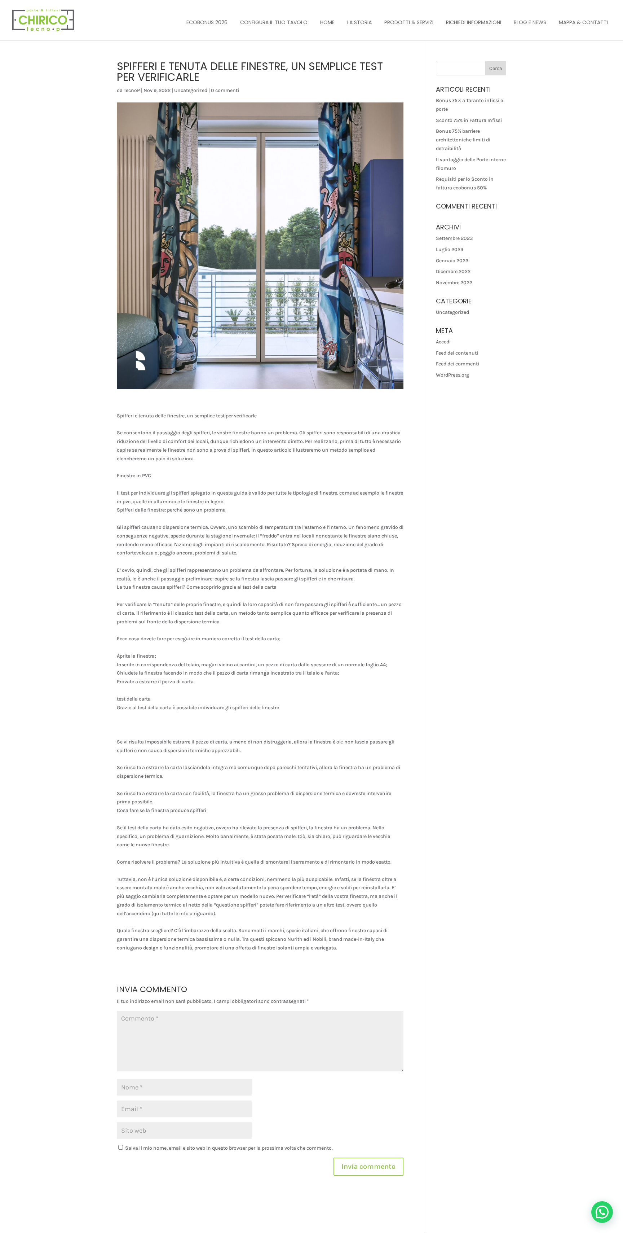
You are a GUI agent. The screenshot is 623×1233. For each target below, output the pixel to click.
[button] (602, 1212)
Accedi (443, 342)
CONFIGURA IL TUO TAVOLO (274, 22)
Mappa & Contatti (583, 22)
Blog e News (530, 22)
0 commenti (225, 90)
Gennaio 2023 (452, 261)
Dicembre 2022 (453, 271)
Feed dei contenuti (457, 353)
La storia (359, 22)
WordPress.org (452, 375)
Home (327, 22)
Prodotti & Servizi (408, 22)
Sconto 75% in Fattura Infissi (469, 120)
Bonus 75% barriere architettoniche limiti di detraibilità (463, 140)
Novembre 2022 (454, 283)
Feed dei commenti (457, 364)
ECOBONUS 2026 (206, 22)
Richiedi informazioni (473, 22)
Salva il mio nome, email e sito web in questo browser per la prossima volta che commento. (229, 1148)
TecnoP (132, 90)
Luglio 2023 (449, 249)
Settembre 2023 (454, 238)
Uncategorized (190, 90)
